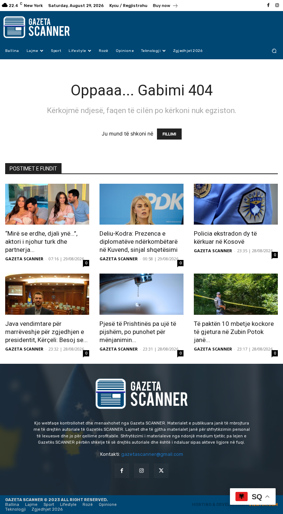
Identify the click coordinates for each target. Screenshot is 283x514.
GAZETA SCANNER (24, 258)
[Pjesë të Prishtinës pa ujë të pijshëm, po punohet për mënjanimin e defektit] (141, 294)
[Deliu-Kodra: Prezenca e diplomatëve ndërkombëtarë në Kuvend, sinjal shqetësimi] (141, 204)
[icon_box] (165, 6)
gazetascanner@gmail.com (152, 454)
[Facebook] (268, 5)
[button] (274, 50)
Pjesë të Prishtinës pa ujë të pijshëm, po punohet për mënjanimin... (137, 332)
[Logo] (41, 27)
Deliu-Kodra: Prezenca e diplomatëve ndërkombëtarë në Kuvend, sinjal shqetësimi (138, 241)
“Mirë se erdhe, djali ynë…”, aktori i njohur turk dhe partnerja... (41, 241)
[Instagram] (277, 5)
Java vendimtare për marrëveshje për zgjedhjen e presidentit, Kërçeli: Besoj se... (46, 332)
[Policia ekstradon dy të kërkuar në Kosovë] (236, 204)
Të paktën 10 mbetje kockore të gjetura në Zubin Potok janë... (234, 332)
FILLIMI (169, 134)
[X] (161, 471)
